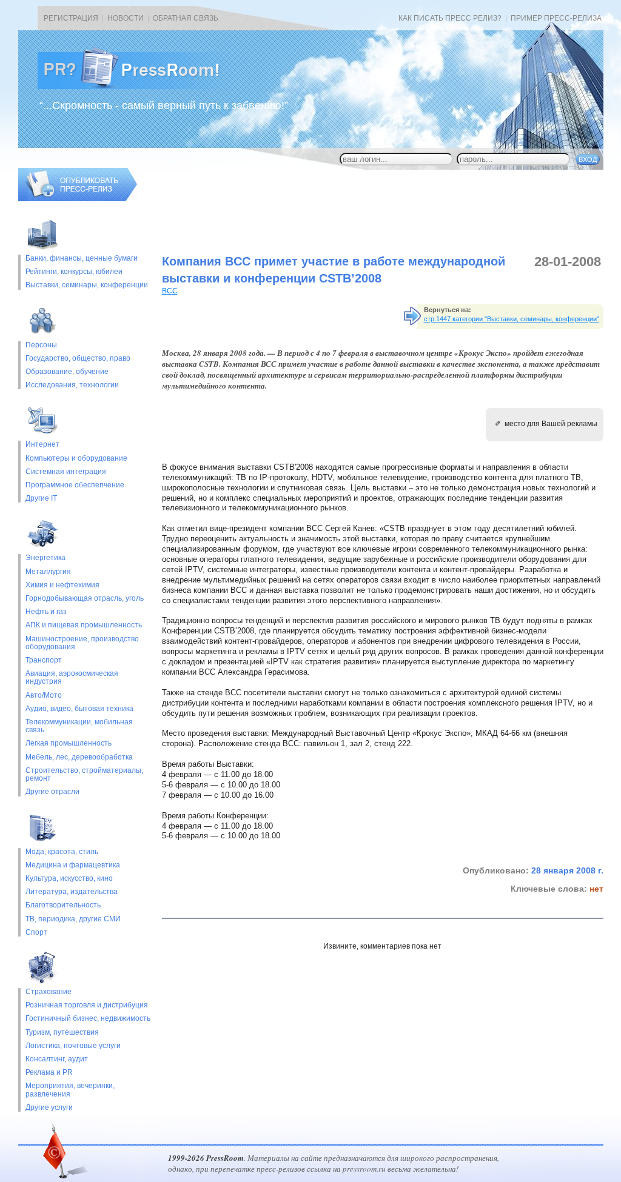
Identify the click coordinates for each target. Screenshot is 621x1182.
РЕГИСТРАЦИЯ (71, 18)
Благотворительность (63, 905)
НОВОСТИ (125, 18)
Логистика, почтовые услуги (73, 1046)
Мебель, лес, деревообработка (79, 757)
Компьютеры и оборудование (76, 458)
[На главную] (138, 86)
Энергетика (45, 558)
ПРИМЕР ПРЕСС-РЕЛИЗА (556, 18)
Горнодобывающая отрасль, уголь (84, 599)
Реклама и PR (49, 1073)
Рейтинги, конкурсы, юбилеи (74, 272)
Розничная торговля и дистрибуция (86, 1005)
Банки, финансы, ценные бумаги (81, 258)
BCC (170, 291)
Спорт (36, 933)
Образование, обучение (67, 372)
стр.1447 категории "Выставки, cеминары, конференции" (511, 318)
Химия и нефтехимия (62, 585)
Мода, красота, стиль (61, 852)
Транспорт (43, 660)
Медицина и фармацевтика (72, 865)
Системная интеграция (65, 472)
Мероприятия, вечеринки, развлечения (70, 1090)
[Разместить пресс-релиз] (77, 199)
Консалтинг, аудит (56, 1059)
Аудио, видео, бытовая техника (79, 709)
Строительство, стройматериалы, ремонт (84, 775)
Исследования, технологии (72, 385)
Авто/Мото (43, 696)
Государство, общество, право (77, 358)
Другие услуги (49, 1108)
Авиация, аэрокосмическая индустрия (71, 678)
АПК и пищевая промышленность (83, 625)
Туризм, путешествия (62, 1033)
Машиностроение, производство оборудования (82, 643)
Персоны (41, 345)
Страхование (48, 992)
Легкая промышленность (68, 743)
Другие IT (41, 499)
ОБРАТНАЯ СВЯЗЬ (185, 18)
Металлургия (48, 572)
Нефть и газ (46, 612)
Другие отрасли (52, 792)
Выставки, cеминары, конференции (86, 285)
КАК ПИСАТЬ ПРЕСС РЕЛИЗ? (450, 18)
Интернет (42, 445)
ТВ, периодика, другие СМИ (73, 919)
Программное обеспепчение (74, 485)
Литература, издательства (71, 892)
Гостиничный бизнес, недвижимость (87, 1019)
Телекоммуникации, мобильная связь (79, 726)
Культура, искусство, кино (69, 879)
